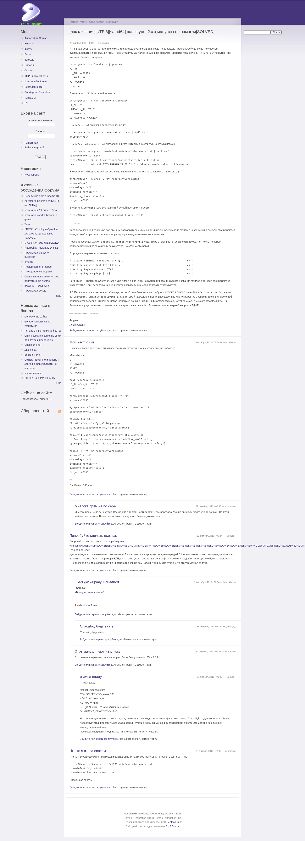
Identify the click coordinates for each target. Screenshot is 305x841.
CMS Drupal (172, 826)
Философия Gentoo (35, 38)
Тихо (27, 224)
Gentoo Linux (96, 22)
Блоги (27, 54)
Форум (28, 49)
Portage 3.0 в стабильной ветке (42, 330)
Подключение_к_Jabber (38, 266)
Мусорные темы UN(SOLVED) (42, 242)
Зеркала (29, 59)
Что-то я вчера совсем (88, 751)
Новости (29, 43)
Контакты (30, 97)
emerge (28, 261)
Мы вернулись (32, 373)
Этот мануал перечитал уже (97, 651)
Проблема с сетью (35, 290)
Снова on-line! (32, 344)
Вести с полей (32, 354)
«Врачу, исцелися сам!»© (89, 592)
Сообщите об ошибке (37, 92)
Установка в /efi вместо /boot (40, 210)
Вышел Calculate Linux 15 (39, 378)
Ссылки (28, 70)
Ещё (58, 295)
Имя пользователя (41, 120)
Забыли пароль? (34, 147)
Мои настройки (82, 342)
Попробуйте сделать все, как (93, 536)
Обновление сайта (35, 316)
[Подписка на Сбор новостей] (59, 410)
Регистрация (31, 142)
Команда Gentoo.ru (35, 81)
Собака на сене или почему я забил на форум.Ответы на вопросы (41, 364)
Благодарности (33, 86)
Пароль (40, 131)
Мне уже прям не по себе (95, 506)
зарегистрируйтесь (96, 330)
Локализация (111, 22)
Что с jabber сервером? (38, 271)
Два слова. (30, 349)
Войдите (75, 330)
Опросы (29, 65)
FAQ (26, 103)
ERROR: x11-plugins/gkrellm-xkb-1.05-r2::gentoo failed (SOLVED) (41, 233)
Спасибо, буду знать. (97, 626)
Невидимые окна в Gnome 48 (41, 196)
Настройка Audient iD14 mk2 (41, 247)
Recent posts (31, 174)
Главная (74, 22)
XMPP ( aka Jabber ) (36, 76)
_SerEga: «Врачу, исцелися (97, 582)
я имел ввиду (91, 677)
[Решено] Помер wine (37, 285)
